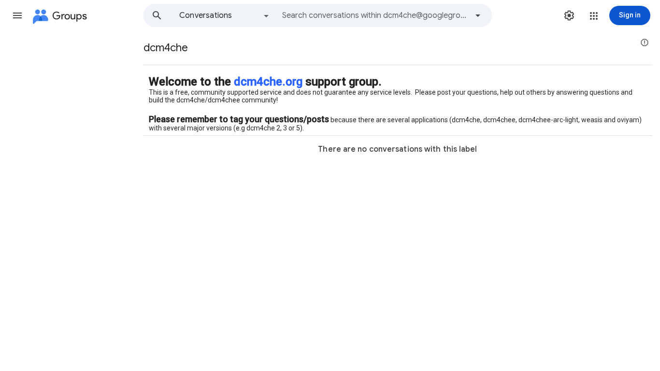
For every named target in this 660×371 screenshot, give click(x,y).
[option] (225, 15)
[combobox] (375, 15)
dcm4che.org (268, 81)
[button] (17, 15)
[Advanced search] (477, 15)
